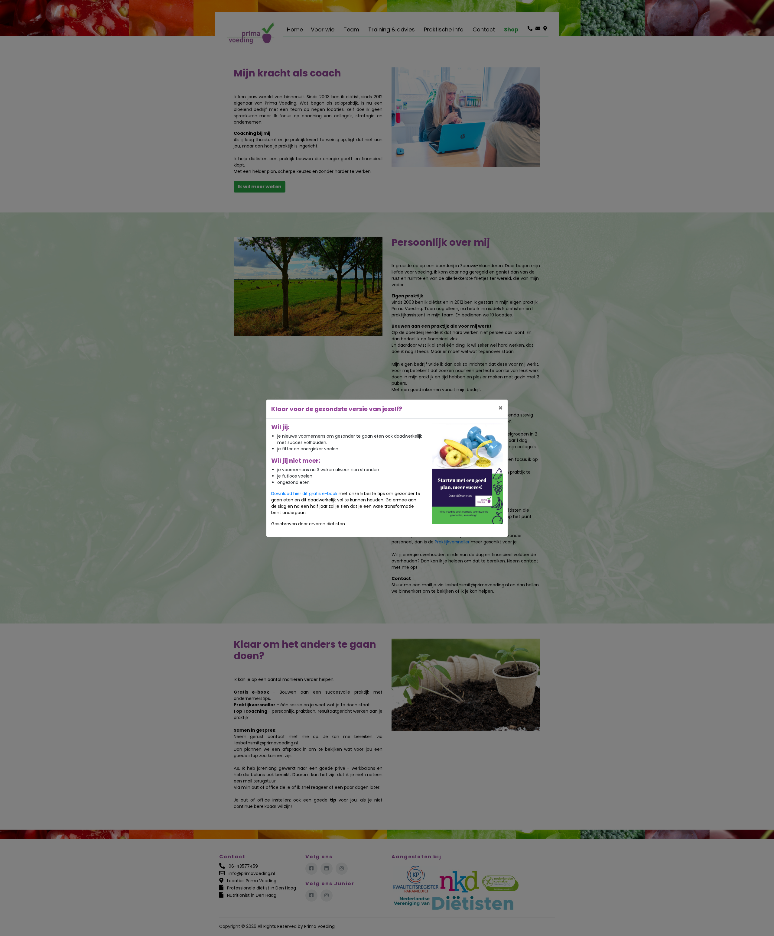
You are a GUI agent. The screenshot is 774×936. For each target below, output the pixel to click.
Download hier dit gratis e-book (304, 494)
